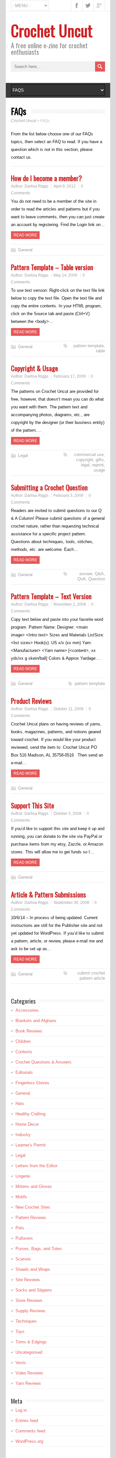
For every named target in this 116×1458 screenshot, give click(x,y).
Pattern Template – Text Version (51, 596)
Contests (23, 1051)
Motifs (21, 1196)
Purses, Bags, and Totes (38, 1248)
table (100, 350)
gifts (100, 459)
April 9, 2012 (64, 186)
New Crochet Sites (32, 1207)
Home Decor (27, 1124)
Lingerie (22, 1176)
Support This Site (32, 805)
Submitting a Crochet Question (49, 487)
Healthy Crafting (30, 1113)
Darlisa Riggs (36, 186)
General (25, 249)
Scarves (23, 1259)
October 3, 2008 (67, 813)
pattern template (88, 345)
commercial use (89, 454)
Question (96, 578)
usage (99, 470)
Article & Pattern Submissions (48, 894)
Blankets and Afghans (35, 1020)
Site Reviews (27, 1279)
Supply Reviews (30, 1310)
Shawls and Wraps (32, 1269)
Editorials (24, 1072)
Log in (21, 1410)
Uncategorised (28, 1352)
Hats (19, 1103)
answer (85, 573)
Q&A (99, 573)
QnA (81, 578)
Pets (19, 1227)
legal (85, 464)
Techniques (26, 1321)
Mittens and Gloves (33, 1186)
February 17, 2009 (69, 376)
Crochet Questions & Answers (43, 1062)
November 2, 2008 (69, 604)
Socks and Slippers (33, 1290)
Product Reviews (31, 701)
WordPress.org (29, 1441)
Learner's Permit (30, 1145)
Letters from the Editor (36, 1165)
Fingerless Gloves (32, 1082)
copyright (84, 459)
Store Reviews (29, 1300)
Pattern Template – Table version (52, 267)
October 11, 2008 (68, 709)
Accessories (27, 1010)
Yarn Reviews (28, 1383)
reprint (98, 464)
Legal (23, 455)
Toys (19, 1331)
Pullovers (24, 1238)
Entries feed (26, 1420)
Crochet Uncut (51, 30)
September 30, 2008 (71, 902)
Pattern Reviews (30, 1217)
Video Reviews (29, 1373)
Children (23, 1041)
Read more (25, 235)
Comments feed (30, 1431)
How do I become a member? (46, 178)
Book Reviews (28, 1031)
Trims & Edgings (31, 1341)
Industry (23, 1134)
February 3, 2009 (68, 495)
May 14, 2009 (65, 275)
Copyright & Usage (34, 368)
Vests (20, 1362)
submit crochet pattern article (91, 976)
